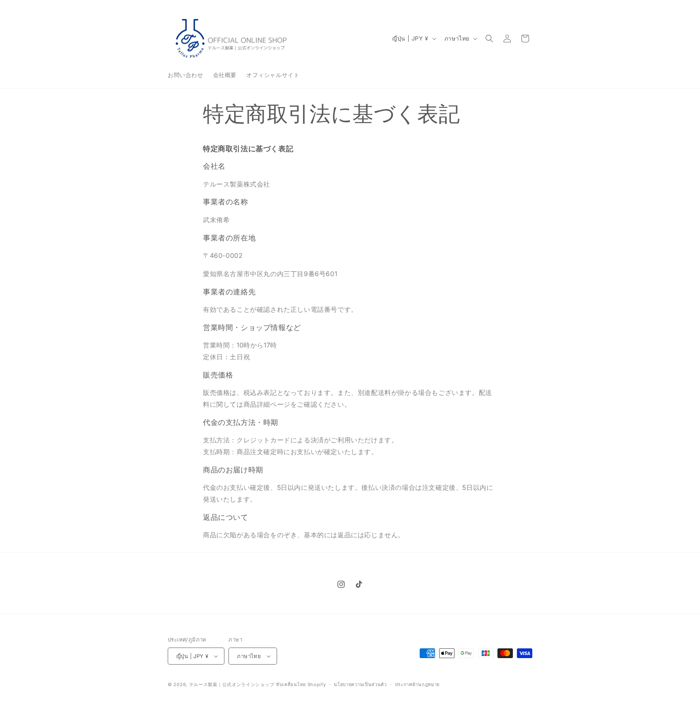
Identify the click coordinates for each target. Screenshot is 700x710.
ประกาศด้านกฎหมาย (417, 684)
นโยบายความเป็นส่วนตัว (360, 684)
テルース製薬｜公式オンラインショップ (232, 684)
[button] (489, 38)
